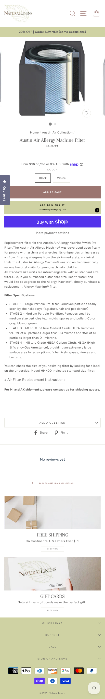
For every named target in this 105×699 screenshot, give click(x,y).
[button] (52, 207)
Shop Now (52, 549)
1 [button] (50, 124)
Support (52, 635)
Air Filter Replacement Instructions (36, 380)
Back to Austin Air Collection (56, 483)
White (61, 178)
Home (34, 132)
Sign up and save (52, 658)
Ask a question (53, 422)
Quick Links (52, 623)
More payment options (52, 233)
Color (52, 169)
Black (43, 178)
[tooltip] (97, 210)
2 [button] (55, 124)
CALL (53, 646)
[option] (52, 32)
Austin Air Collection (57, 132)
